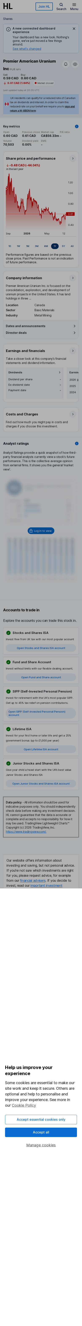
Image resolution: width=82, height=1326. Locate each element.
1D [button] (9, 246)
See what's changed (27, 48)
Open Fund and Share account (41, 677)
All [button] (72, 246)
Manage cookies (41, 1145)
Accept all (41, 1132)
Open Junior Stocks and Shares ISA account (41, 783)
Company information (24, 278)
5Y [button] (63, 246)
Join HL (44, 6)
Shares (8, 19)
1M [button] (27, 246)
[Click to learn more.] (77, 126)
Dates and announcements (25, 326)
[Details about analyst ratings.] (77, 443)
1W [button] (18, 246)
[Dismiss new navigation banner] (74, 29)
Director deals (16, 332)
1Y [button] (55, 246)
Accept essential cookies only (41, 1119)
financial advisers (32, 880)
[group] (41, 246)
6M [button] (46, 246)
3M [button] (36, 246)
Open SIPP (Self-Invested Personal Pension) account (36, 713)
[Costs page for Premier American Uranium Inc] (41, 420)
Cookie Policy (24, 1105)
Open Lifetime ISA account (41, 749)
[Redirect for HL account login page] (41, 530)
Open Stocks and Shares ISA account (41, 648)
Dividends (15, 372)
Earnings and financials (25, 351)
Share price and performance (31, 158)
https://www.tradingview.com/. (26, 831)
